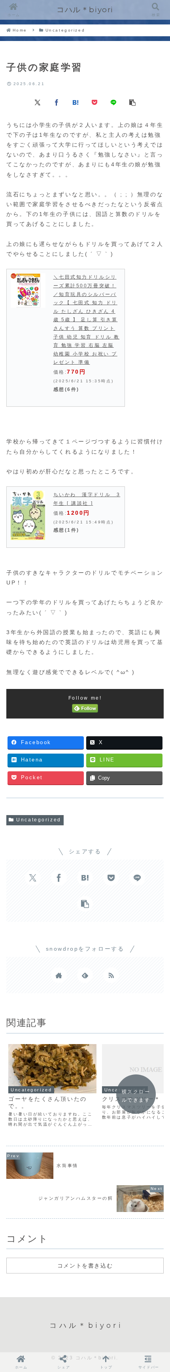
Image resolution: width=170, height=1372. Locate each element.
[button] (132, 102)
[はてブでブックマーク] (75, 102)
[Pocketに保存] (94, 102)
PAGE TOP (158, 1324)
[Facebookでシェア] (56, 102)
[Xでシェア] (37, 102)
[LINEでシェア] (113, 102)
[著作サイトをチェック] (59, 975)
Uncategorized (38, 820)
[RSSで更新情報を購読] (111, 975)
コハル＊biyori (85, 9)
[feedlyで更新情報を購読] (85, 975)
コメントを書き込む (85, 1265)
